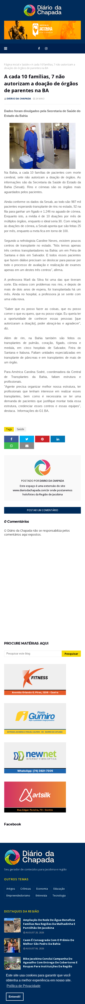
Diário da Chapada (19, 98)
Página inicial (11, 64)
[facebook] (39, 48)
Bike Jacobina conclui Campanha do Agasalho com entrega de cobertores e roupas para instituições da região (50, 962)
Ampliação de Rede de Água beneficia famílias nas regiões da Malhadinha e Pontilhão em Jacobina (49, 924)
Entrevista (41, 895)
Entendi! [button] (15, 996)
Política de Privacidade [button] (23, 986)
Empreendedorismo (18, 895)
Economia (42, 888)
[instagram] (46, 48)
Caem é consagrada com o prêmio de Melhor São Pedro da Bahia (48, 942)
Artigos (10, 888)
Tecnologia (59, 895)
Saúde (25, 64)
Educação (59, 888)
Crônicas (25, 888)
